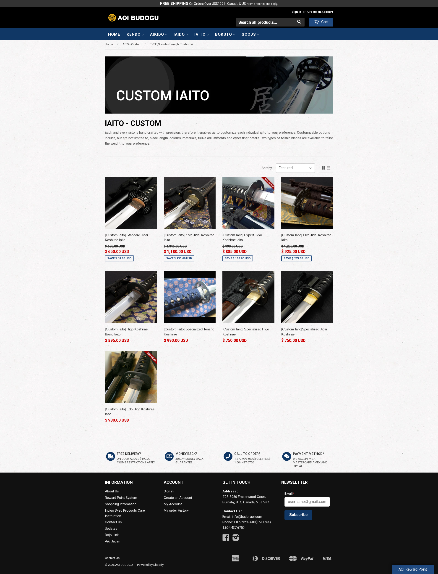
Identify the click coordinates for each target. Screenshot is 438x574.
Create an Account (320, 11)
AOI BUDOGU (124, 564)
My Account (173, 504)
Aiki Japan (112, 541)
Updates (111, 528)
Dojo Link (112, 535)
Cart (324, 21)
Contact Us (113, 522)
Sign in (296, 11)
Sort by (267, 168)
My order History (176, 510)
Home (109, 44)
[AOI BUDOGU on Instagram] (235, 539)
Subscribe (298, 515)
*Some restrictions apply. (262, 3)
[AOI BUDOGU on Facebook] (225, 539)
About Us (112, 491)
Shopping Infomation (120, 504)
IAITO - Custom (131, 44)
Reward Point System (121, 498)
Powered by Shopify (150, 564)
